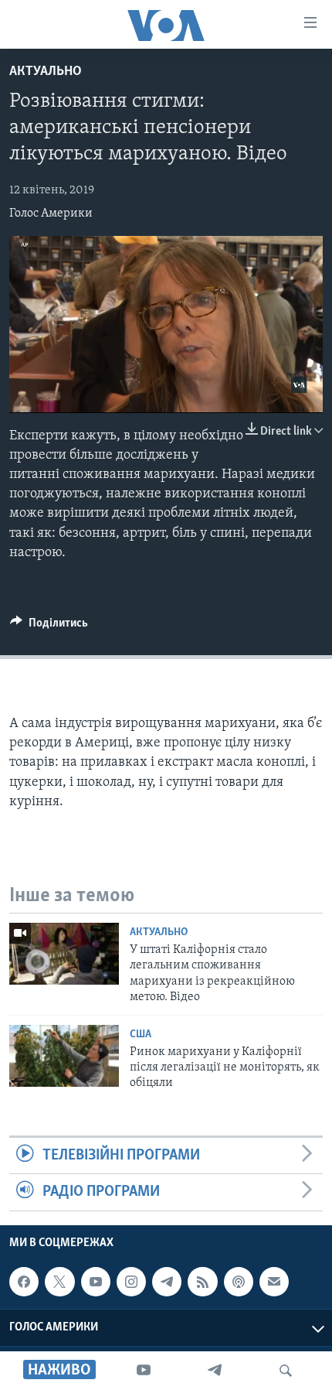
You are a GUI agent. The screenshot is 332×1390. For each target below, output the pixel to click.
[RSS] (202, 1281)
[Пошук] (286, 1370)
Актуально (45, 72)
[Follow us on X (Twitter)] (59, 1281)
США (140, 1034)
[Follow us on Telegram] (166, 1281)
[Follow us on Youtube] (95, 1281)
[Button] (49, 626)
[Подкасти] (238, 1281)
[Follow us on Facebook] (24, 1281)
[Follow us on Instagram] (131, 1281)
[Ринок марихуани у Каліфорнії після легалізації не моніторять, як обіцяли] (64, 1056)
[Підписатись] (274, 1281)
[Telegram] (215, 1370)
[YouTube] (144, 1370)
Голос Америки (51, 213)
